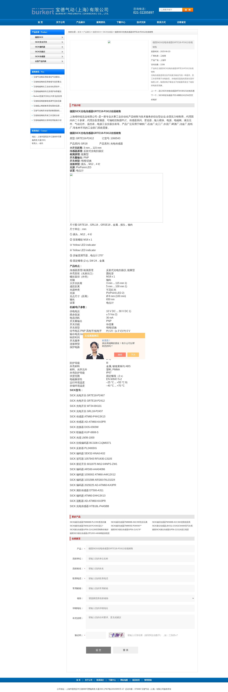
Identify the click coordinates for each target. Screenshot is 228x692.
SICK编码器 (40, 47)
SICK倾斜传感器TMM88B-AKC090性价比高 (129, 522)
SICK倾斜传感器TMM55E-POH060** (126, 526)
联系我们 (100, 680)
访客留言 (181, 22)
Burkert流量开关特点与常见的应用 (48, 96)
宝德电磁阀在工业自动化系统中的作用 (49, 86)
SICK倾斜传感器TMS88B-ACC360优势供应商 (171, 522)
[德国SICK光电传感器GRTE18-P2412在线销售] (109, 65)
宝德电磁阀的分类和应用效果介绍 (47, 120)
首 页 (40, 22)
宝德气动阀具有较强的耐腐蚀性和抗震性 (50, 111)
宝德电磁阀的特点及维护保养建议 (47, 91)
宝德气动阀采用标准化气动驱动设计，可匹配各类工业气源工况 (60, 77)
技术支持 (141, 22)
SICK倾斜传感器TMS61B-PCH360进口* (86, 526)
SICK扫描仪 (40, 52)
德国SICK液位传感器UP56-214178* (126, 529)
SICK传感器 (40, 56)
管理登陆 (148, 680)
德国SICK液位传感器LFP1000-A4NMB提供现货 (90, 533)
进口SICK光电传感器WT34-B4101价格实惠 (176, 91)
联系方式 (161, 22)
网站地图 (124, 680)
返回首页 (136, 680)
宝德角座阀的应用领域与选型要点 (47, 82)
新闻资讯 (100, 22)
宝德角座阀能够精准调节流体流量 (47, 101)
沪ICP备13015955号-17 (114, 689)
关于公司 (60, 22)
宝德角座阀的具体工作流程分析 (47, 115)
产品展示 (80, 22)
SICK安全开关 (41, 42)
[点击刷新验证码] (116, 635)
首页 (79, 32)
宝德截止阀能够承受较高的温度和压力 (49, 106)
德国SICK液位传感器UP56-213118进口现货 (170, 529)
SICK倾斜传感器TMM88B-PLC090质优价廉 (88, 522)
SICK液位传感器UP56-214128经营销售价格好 (89, 529)
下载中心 (121, 22)
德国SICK (97, 32)
